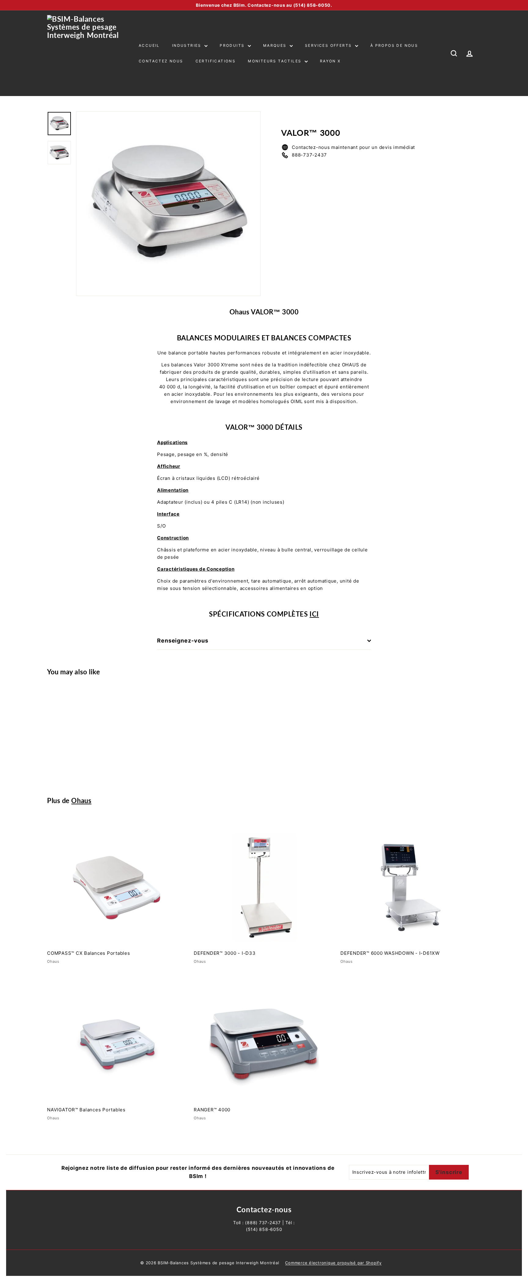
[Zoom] (168, 204)
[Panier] (481, 53)
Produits (233, 45)
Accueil (149, 45)
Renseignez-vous (182, 640)
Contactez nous (161, 61)
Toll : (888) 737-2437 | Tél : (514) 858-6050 (264, 1226)
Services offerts (329, 45)
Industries (187, 45)
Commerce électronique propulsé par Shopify (333, 1262)
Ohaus (81, 800)
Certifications (216, 61)
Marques (275, 45)
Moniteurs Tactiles (275, 61)
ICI (314, 614)
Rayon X (330, 61)
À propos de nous (394, 45)
